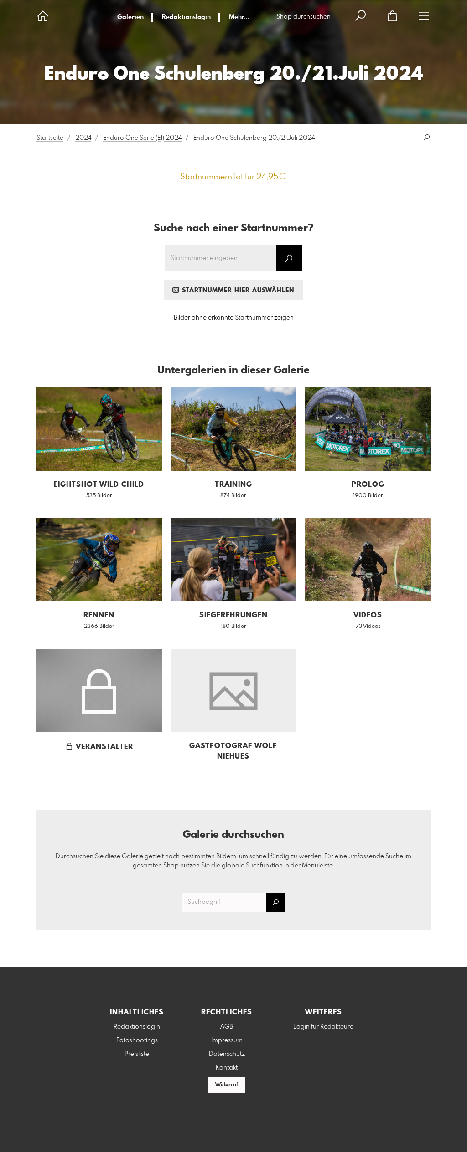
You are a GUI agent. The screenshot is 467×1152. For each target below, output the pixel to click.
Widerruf (226, 1085)
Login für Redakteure (323, 1027)
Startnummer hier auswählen (237, 290)
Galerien (130, 17)
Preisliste (137, 1054)
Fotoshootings (137, 1040)
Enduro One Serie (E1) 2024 (142, 138)
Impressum (227, 1040)
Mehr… (239, 17)
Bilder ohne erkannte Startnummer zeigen (234, 318)
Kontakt (227, 1068)
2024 (83, 138)
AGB (226, 1027)
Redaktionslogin (186, 17)
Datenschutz (227, 1054)
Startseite (49, 138)
